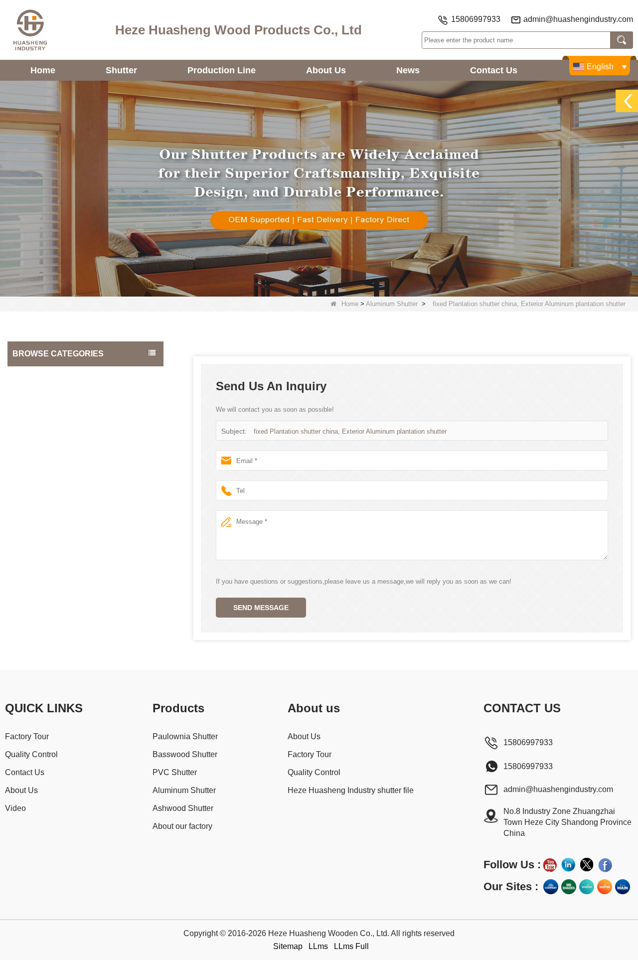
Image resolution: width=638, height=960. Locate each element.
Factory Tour (27, 736)
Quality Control (31, 754)
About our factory (42, 495)
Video (15, 808)
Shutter (121, 70)
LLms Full (351, 946)
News (408, 70)
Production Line (221, 70)
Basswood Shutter (43, 396)
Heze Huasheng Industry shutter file (351, 790)
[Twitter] (586, 864)
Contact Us (493, 70)
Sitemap (288, 946)
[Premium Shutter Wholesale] (604, 886)
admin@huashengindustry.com (578, 19)
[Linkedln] (568, 864)
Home (42, 70)
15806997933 (475, 19)
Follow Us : (512, 864)
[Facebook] (605, 864)
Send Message (261, 608)
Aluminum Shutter (392, 304)
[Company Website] (550, 886)
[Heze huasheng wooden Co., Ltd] (30, 30)
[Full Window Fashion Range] (586, 886)
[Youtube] (549, 864)
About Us (326, 70)
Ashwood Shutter (42, 456)
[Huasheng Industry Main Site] (622, 886)
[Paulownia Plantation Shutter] (319, 188)
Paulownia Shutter (43, 376)
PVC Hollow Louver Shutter (58, 476)
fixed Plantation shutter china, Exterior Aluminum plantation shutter (350, 431)
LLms (318, 946)
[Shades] (568, 886)
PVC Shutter (34, 416)
